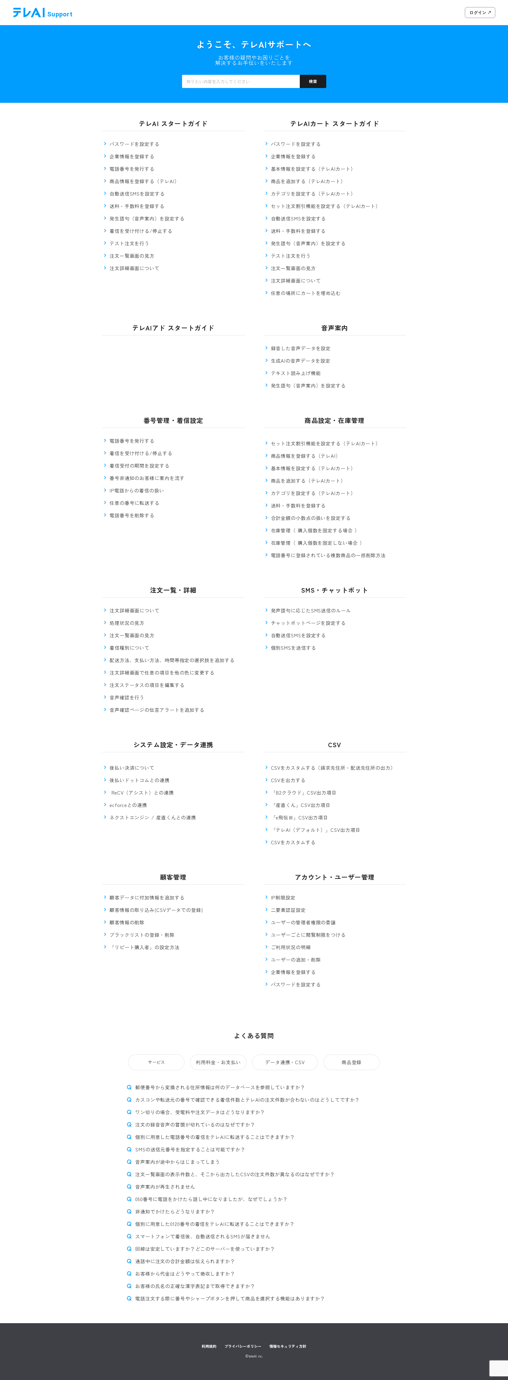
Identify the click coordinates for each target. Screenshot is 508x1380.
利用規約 (209, 1346)
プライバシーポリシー (242, 1346)
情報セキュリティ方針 (287, 1346)
